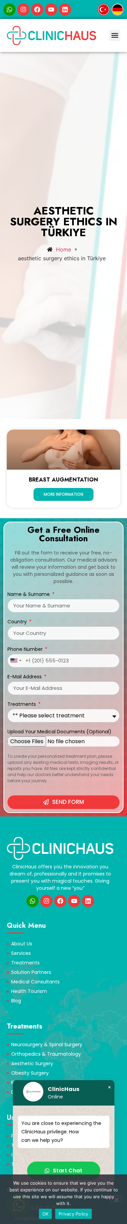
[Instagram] (23, 9)
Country (17, 622)
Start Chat (67, 1170)
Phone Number (25, 650)
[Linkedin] (65, 9)
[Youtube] (51, 9)
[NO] (116, 1199)
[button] (114, 35)
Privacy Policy (73, 1214)
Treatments (22, 705)
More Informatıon (63, 494)
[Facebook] (37, 9)
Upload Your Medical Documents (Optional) (59, 732)
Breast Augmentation (63, 480)
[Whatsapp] (9, 9)
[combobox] (15, 660)
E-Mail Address (25, 677)
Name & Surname (29, 595)
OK (45, 1214)
